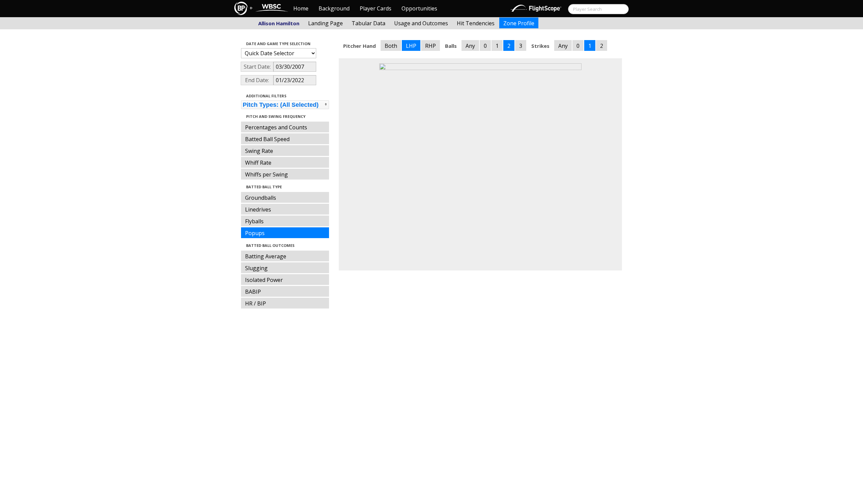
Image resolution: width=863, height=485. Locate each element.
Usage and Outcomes (421, 23)
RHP (430, 46)
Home (300, 8)
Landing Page (325, 23)
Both (391, 46)
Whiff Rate (258, 162)
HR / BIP (255, 303)
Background (334, 8)
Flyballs (254, 221)
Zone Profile (518, 23)
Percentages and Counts (276, 127)
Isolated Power (264, 280)
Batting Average (265, 256)
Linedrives (258, 209)
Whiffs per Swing (266, 174)
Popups (255, 233)
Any (470, 46)
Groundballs (260, 197)
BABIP (253, 291)
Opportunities (419, 8)
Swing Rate (259, 151)
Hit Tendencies (476, 23)
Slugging (256, 268)
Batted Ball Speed (267, 139)
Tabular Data (368, 23)
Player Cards (375, 8)
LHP (411, 46)
